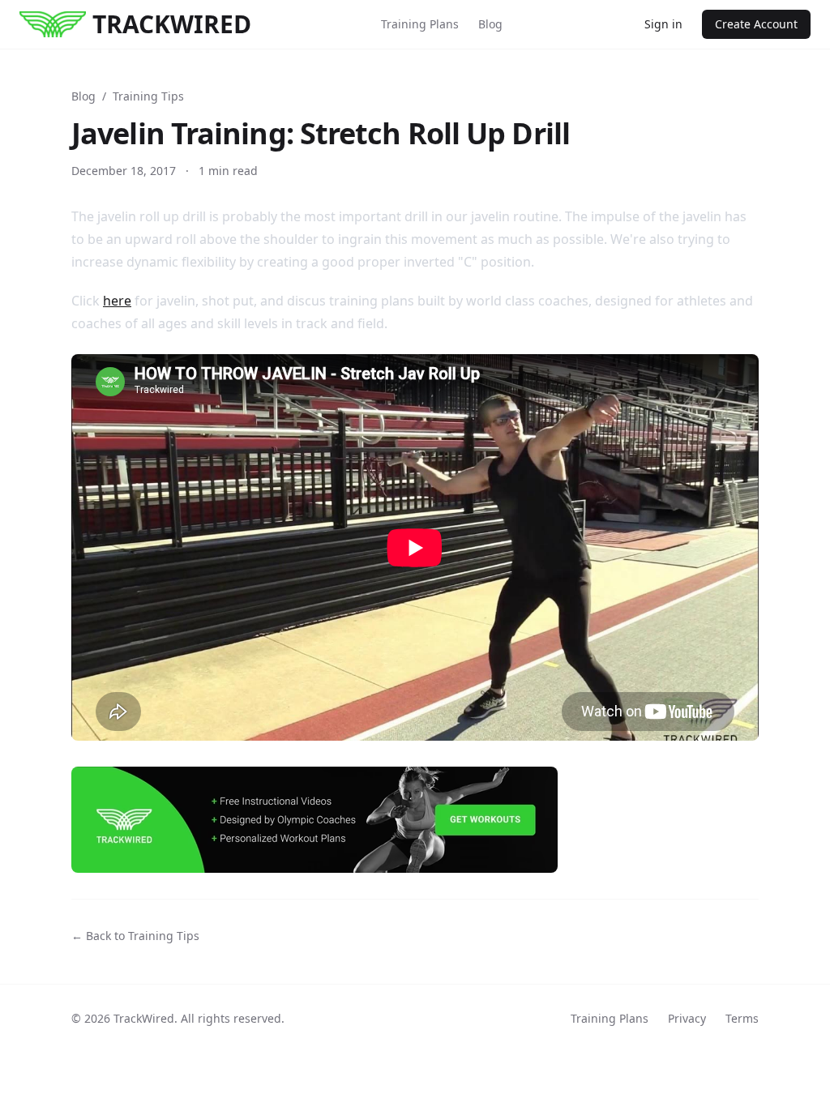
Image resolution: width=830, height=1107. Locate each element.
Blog (490, 24)
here (117, 301)
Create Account (756, 24)
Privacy (687, 1018)
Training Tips (148, 96)
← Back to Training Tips (135, 935)
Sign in (663, 24)
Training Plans (420, 24)
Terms (742, 1018)
